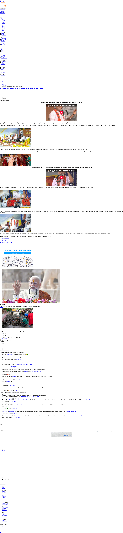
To (0, 16)
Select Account (4, 450)
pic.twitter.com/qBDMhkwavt (35, 396)
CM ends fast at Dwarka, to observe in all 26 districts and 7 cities (21, 88)
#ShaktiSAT (25, 399)
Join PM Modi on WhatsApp (5, 100)
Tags (3, 238)
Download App (4, 338)
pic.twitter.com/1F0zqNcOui (71, 411)
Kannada (3, 23)
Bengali (3, 22)
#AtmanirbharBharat (10, 393)
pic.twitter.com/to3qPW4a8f (79, 415)
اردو (3, 30)
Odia (3, 29)
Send (4, 484)
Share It (1, 430)
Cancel (2, 484)
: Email (4, 477)
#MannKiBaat (4, 393)
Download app (2, 1)
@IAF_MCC (26, 371)
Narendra (2, 9)
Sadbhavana (4, 239)
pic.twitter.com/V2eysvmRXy (86, 399)
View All (1, 307)
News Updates (4, 85)
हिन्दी (3, 21)
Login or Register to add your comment (6, 242)
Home (3, 84)
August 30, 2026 (18, 359)
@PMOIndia (28, 396)
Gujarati (3, 20)
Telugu (3, 24)
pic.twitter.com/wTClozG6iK (27, 364)
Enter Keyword (2, 14)
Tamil (3, 25)
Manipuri (3, 28)
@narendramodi (9, 354)
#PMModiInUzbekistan (19, 364)
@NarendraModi (11, 411)
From (1, 15)
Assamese (3, 27)
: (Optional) (5, 479)
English (3, 19)
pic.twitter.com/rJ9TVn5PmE (36, 371)
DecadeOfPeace (4, 240)
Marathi (3, 26)
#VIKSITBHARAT (23, 396)
